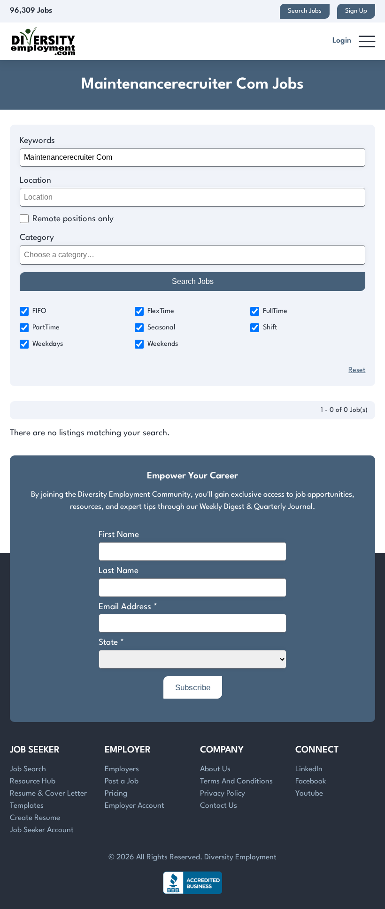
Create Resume (35, 818)
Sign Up (356, 11)
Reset (356, 370)
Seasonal (161, 327)
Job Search (28, 769)
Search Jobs (305, 11)
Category (37, 238)
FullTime (275, 311)
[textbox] (191, 254)
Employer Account (134, 806)
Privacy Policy (222, 793)
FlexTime (160, 311)
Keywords (37, 141)
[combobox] (193, 255)
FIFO (39, 311)
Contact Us (218, 806)
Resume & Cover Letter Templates (48, 800)
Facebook (310, 781)
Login (341, 41)
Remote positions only (73, 219)
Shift (270, 327)
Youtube (309, 793)
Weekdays (47, 344)
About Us (215, 769)
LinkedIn (309, 769)
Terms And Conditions (236, 781)
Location (35, 181)
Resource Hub (32, 781)
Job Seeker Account (42, 830)
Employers (122, 769)
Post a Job (122, 781)
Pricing (116, 793)
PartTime (46, 327)
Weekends (162, 344)
